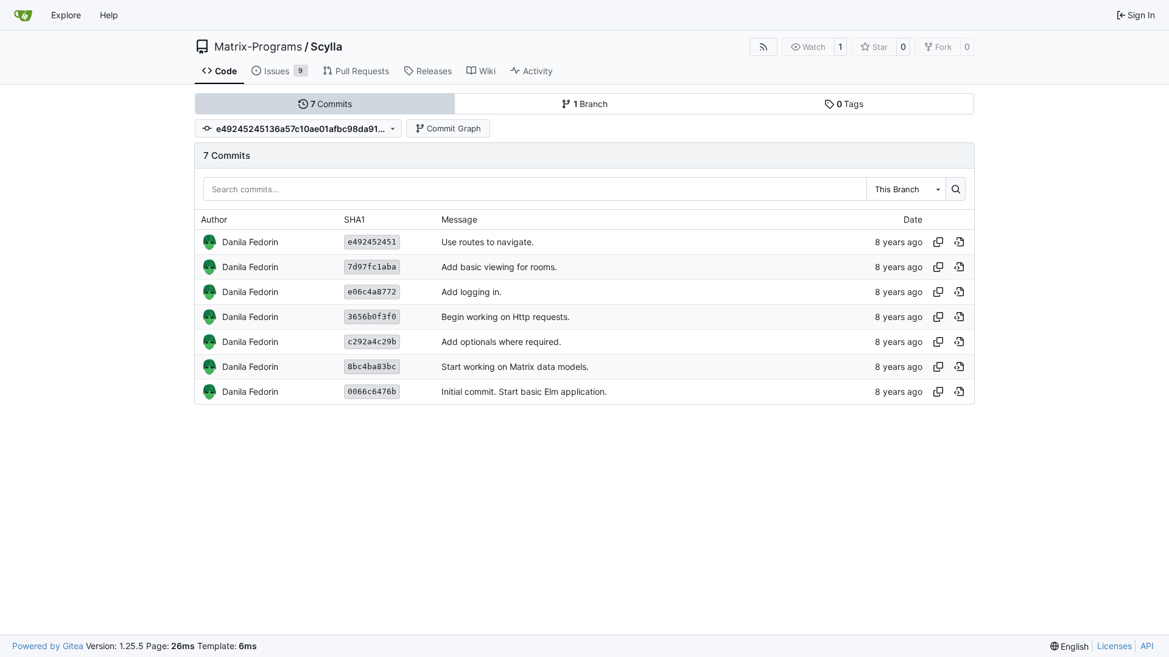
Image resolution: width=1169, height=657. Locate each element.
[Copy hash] (938, 242)
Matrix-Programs (258, 47)
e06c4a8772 (372, 291)
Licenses (1114, 646)
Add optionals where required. (501, 341)
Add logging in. (471, 292)
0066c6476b (372, 391)
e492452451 (372, 241)
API (1147, 646)
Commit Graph (454, 128)
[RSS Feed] (763, 47)
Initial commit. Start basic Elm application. (524, 391)
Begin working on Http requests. (505, 316)
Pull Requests (362, 71)
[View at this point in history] (959, 242)
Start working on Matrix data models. (515, 366)
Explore (66, 15)
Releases (434, 71)
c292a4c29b (372, 341)
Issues (283, 71)
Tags (850, 104)
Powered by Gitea (47, 646)
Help (109, 15)
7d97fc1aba (372, 266)
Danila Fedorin (250, 242)
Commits (332, 104)
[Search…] (956, 188)
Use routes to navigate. (487, 242)
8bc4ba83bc (372, 366)
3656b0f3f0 (372, 316)
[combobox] (906, 188)
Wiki (487, 71)
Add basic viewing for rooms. (499, 267)
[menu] (1069, 646)
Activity (538, 71)
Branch (591, 104)
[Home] (23, 15)
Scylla (326, 47)
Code (226, 71)
